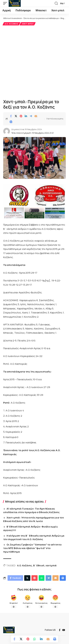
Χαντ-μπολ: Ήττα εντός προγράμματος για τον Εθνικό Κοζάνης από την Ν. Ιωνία (33, 519)
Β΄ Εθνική (38, 565)
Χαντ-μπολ (27, 24)
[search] (56, 3)
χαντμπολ (51, 565)
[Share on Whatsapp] (34, 639)
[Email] (36, 116)
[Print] (11, 121)
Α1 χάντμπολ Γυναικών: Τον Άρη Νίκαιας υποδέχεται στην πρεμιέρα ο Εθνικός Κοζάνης (31, 510)
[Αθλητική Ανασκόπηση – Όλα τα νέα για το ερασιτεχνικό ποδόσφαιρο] (9, 630)
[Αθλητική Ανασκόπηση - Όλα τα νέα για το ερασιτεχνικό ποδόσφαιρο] (15, 3)
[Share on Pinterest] (21, 116)
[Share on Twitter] (16, 116)
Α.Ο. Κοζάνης (11, 24)
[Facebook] (59, 630)
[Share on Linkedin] (26, 116)
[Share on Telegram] (31, 116)
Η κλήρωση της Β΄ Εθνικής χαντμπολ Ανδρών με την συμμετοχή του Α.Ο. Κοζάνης (33, 537)
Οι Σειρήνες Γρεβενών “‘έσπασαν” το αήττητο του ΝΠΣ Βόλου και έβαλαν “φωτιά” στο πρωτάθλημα (32, 548)
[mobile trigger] (6, 3)
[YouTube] (63, 630)
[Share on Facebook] (11, 116)
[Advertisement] (34, 62)
